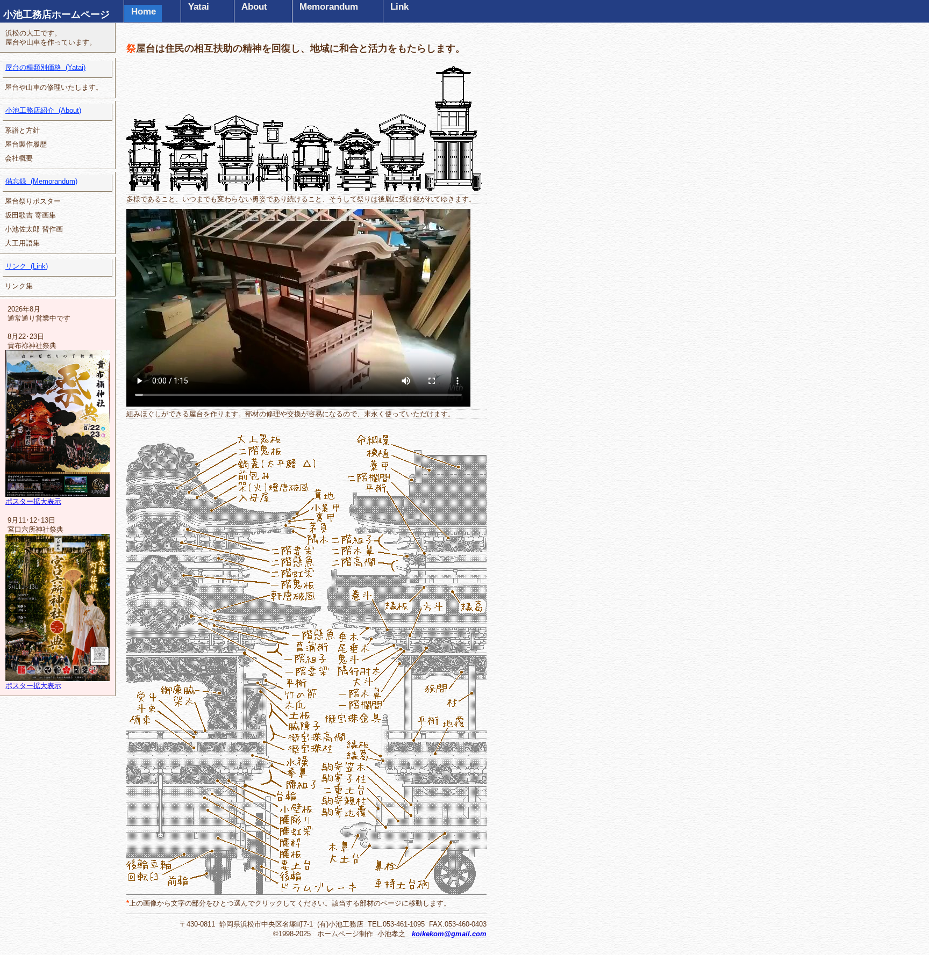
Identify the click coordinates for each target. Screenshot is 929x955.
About (254, 7)
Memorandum (328, 7)
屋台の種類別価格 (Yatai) (45, 67)
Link (399, 7)
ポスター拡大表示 (33, 501)
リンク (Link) (26, 266)
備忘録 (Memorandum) (41, 181)
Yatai (198, 7)
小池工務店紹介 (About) (43, 110)
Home (143, 11)
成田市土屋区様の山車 (143, 129)
